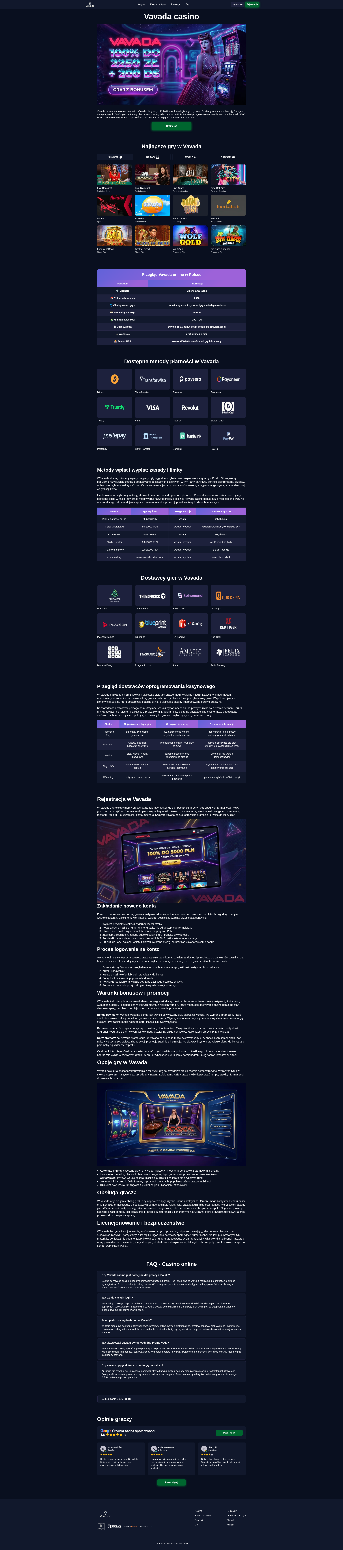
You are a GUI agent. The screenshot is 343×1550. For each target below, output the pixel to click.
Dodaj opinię (229, 1433)
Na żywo (150, 157)
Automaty (226, 157)
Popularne (113, 157)
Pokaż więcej (171, 1482)
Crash (188, 157)
